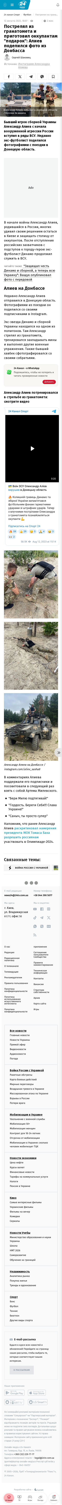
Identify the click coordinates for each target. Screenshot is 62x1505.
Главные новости (20, 1035)
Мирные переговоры (22, 1084)
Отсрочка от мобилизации (25, 1138)
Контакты (39, 979)
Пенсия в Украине (20, 1186)
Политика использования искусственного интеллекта (12, 1000)
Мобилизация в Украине (26, 1114)
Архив (37, 998)
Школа (13, 1245)
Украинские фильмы (21, 1207)
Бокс (12, 1301)
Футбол (27, 15)
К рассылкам (22, 1370)
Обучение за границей (22, 1259)
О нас (7, 947)
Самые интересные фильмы (26, 1202)
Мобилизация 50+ (20, 1123)
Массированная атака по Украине (29, 1093)
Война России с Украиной (27, 1070)
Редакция (9, 952)
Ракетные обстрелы (21, 1074)
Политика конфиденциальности (15, 990)
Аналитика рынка (20, 1276)
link (35, 909)
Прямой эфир (17, 1044)
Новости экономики (23, 1158)
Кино (13, 1197)
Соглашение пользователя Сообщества (41, 954)
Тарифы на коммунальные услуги (29, 1176)
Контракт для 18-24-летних (25, 1133)
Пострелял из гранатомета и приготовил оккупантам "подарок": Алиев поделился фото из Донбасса (46, 15)
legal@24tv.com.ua (44, 1458)
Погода (14, 1058)
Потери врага (17, 1103)
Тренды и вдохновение (23, 1285)
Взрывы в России (19, 1098)
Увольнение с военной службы (27, 1119)
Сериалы (15, 1221)
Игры (36, 1009)
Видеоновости (18, 1049)
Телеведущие (11, 972)
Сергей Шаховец (21, 57)
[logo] (22, 5)
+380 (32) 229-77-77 (24, 1454)
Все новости (18, 1030)
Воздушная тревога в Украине (27, 1088)
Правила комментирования (43, 964)
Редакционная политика (11, 959)
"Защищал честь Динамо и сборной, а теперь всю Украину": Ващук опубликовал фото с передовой (29, 272)
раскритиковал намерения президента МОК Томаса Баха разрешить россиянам (30, 832)
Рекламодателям (13, 978)
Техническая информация (40, 972)
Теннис (14, 1311)
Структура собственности (41, 991)
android (14, 1393)
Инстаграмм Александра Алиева (34, 65)
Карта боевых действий (23, 1079)
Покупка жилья (18, 1280)
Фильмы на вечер (20, 1211)
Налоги (14, 1181)
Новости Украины (20, 1039)
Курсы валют (17, 1167)
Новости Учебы (20, 1232)
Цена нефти (16, 1162)
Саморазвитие (18, 1255)
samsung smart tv (38, 1402)
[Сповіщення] (58, 5)
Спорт (14, 1297)
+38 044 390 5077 (43, 895)
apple (38, 1393)
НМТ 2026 (15, 1250)
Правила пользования (16, 983)
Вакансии (39, 984)
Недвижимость (20, 1271)
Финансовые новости (22, 1172)
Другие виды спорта (21, 1320)
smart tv (14, 1402)
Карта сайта (40, 1004)
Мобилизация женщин (22, 1128)
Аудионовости (18, 1053)
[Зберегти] (53, 76)
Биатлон (14, 1315)
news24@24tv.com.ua (16, 895)
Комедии (15, 1216)
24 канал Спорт (12, 15)
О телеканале (11, 966)
